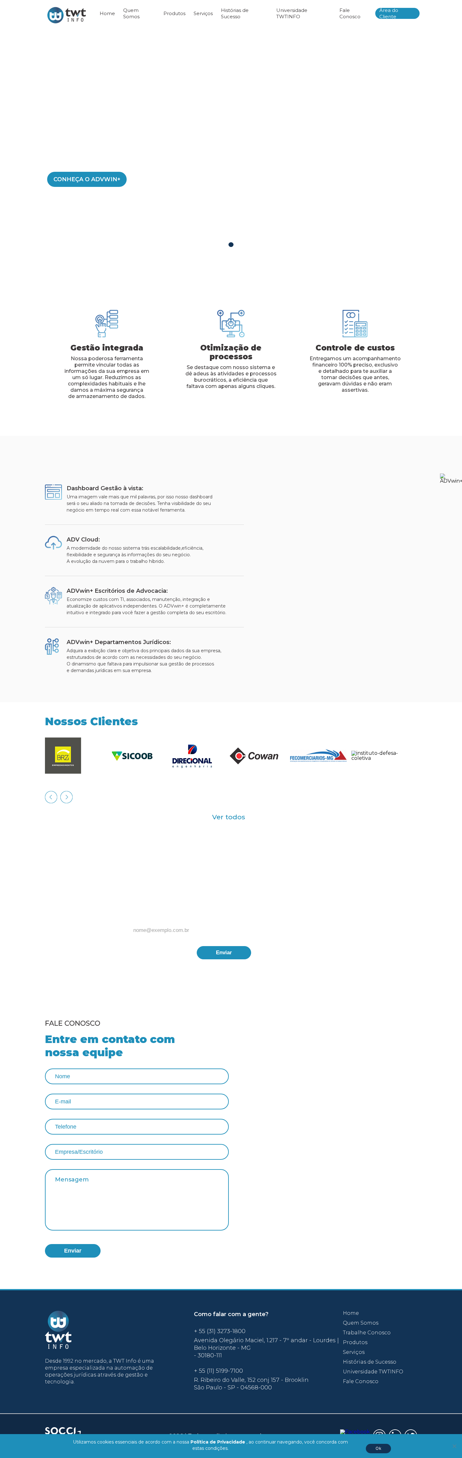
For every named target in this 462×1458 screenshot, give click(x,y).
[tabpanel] (231, 142)
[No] (454, 1446)
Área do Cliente (388, 13)
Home (107, 13)
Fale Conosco (349, 13)
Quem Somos (131, 13)
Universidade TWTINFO (291, 13)
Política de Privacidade (217, 1442)
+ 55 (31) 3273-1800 (219, 1331)
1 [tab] (231, 244)
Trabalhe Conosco (367, 1332)
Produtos (174, 13)
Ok (378, 1448)
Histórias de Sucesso (235, 13)
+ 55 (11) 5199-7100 (218, 1370)
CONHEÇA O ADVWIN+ (86, 179)
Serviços (203, 13)
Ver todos (228, 817)
